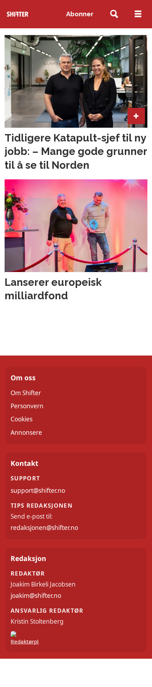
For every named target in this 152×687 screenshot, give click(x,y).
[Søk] (114, 14)
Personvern (27, 406)
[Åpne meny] (138, 14)
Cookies (22, 419)
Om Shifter (26, 393)
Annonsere (26, 432)
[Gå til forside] (17, 14)
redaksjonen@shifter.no (44, 528)
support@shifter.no (38, 490)
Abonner (79, 14)
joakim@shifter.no (36, 595)
